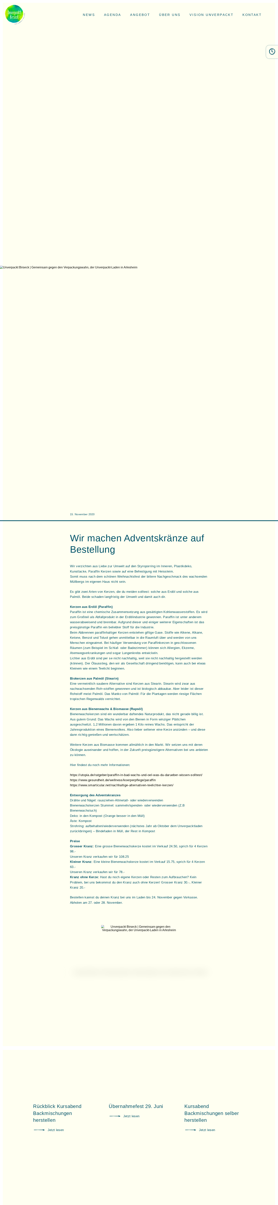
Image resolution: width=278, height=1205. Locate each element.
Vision (211, 15)
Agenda (112, 15)
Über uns (169, 15)
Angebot (140, 15)
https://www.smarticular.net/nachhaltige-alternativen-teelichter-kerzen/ (121, 785)
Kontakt (252, 15)
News (89, 15)
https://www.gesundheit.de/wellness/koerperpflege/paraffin (113, 780)
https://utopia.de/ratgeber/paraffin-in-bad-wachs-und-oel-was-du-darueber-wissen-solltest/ (136, 775)
